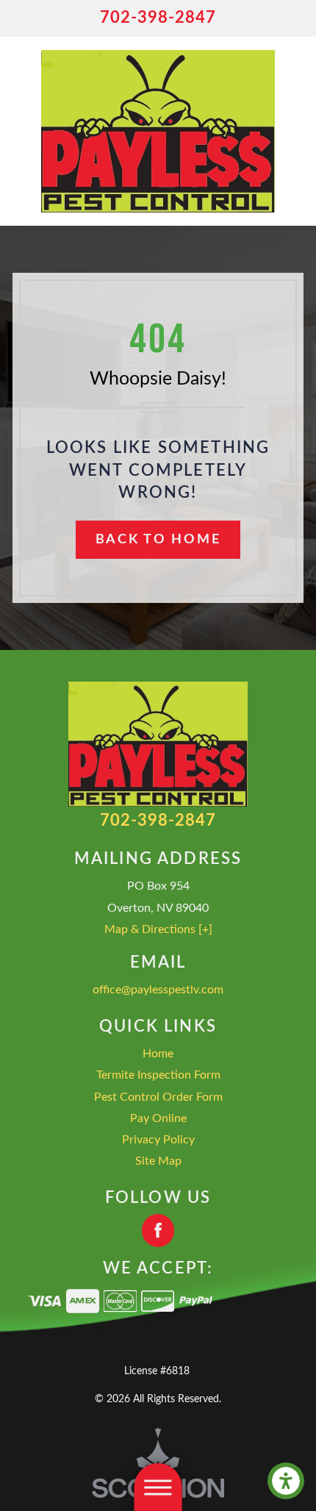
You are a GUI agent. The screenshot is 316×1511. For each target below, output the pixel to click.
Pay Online (158, 1118)
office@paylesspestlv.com (158, 990)
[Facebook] (158, 1230)
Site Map (158, 1161)
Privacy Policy (158, 1140)
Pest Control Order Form (158, 1097)
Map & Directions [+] (158, 929)
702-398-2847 (158, 18)
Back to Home (158, 539)
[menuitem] (158, 1054)
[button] (285, 1480)
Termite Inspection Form (158, 1075)
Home (158, 1054)
